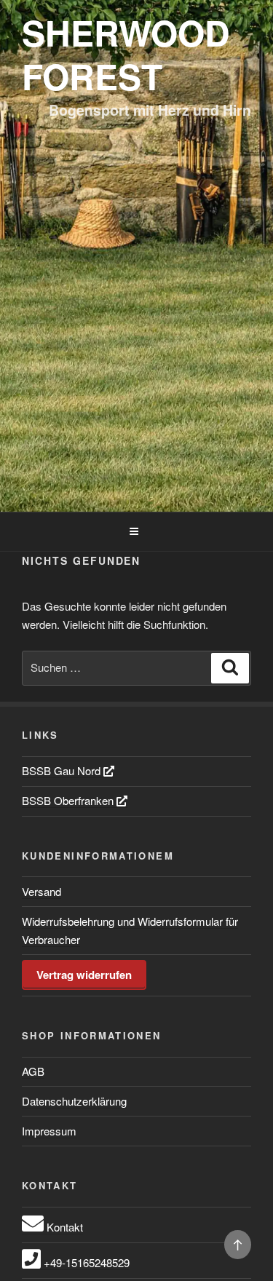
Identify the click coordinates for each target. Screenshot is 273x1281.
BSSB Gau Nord (62, 770)
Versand (41, 891)
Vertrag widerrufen (84, 975)
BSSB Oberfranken (69, 800)
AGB (33, 1071)
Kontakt (63, 1226)
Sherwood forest (126, 54)
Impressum (49, 1130)
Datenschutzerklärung (74, 1101)
